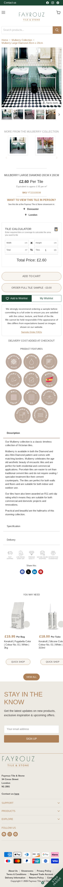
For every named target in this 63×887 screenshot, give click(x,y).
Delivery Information (15, 877)
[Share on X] (28, 571)
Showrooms (27, 871)
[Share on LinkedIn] (34, 571)
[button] (53, 877)
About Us (13, 871)
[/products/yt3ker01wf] (18, 615)
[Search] (57, 30)
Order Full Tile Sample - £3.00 (31, 287)
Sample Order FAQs (31, 332)
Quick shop (18, 662)
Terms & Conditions (16, 874)
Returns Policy (36, 877)
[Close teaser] (42, 882)
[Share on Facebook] (22, 571)
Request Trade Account (41, 874)
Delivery (11, 539)
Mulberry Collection (22, 40)
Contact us (10, 2)
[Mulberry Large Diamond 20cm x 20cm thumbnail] (7, 114)
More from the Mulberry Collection (31, 131)
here (16, 793)
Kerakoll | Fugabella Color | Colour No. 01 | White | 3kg (17, 644)
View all (31, 677)
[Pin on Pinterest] (40, 571)
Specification (13, 526)
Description (13, 433)
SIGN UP (31, 738)
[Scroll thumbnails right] (58, 115)
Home (5, 40)
